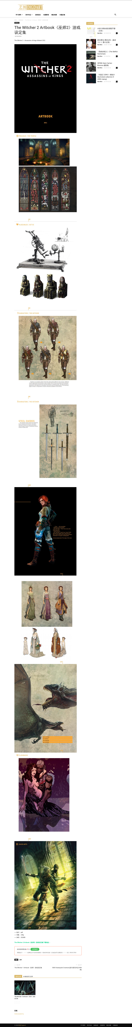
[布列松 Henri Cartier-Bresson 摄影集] (91, 67)
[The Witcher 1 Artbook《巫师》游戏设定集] (24, 987)
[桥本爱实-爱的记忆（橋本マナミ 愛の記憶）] (91, 44)
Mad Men (99, 33)
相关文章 (18, 976)
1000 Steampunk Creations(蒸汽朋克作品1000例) (67, 969)
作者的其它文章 (28, 976)
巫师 (21, 959)
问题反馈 (62, 15)
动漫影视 (46, 15)
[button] (115, 15)
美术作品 (28, 15)
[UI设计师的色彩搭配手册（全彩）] (91, 32)
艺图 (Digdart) (22, 1025)
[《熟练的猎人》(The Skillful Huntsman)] (91, 55)
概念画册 (54, 15)
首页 (15, 20)
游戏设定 (38, 15)
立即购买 (35, 949)
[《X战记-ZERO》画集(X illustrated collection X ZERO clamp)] (91, 78)
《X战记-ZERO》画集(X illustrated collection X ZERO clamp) (106, 77)
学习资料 (18, 15)
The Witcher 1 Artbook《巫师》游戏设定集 (28, 968)
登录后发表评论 (19, 1014)
